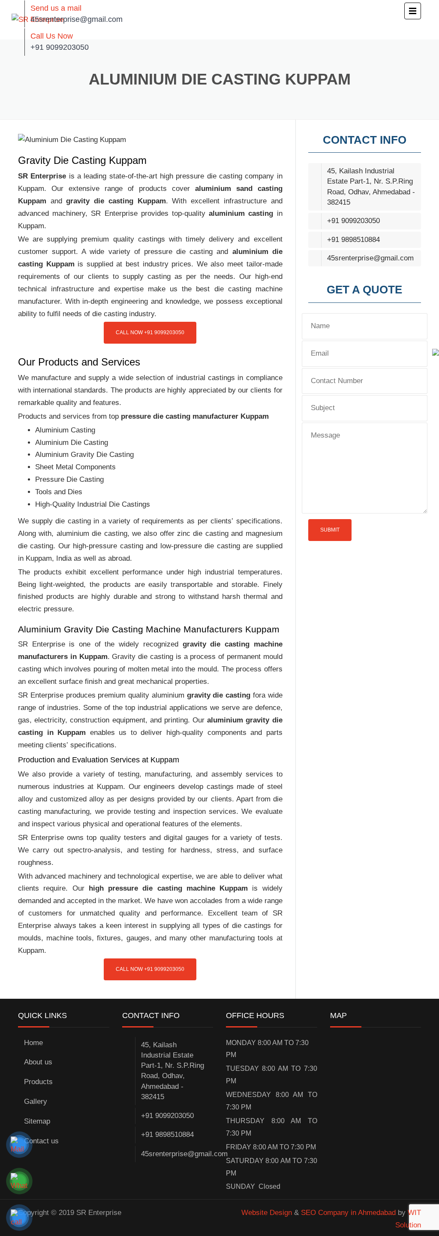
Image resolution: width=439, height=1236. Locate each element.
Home (33, 1043)
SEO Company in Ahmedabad (348, 1213)
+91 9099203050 (59, 47)
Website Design (266, 1213)
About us (38, 1062)
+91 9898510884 (353, 240)
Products (38, 1082)
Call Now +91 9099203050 (150, 332)
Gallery (35, 1101)
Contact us (41, 1141)
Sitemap (37, 1121)
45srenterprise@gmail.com (76, 19)
